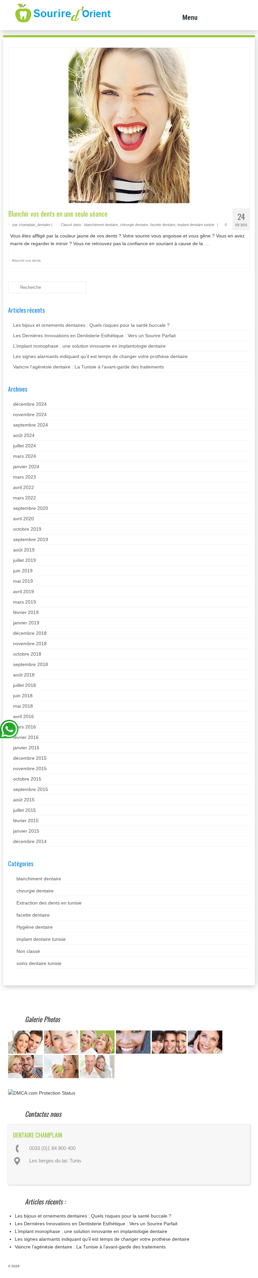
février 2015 (26, 820)
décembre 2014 (30, 841)
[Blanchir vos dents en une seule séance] (129, 125)
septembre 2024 (30, 425)
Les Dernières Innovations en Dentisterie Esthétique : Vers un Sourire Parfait (94, 335)
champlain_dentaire (34, 225)
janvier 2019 (26, 622)
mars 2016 (24, 727)
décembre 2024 (30, 404)
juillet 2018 (24, 685)
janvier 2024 (26, 466)
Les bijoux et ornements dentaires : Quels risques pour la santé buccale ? (91, 325)
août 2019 (24, 550)
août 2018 (24, 674)
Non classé (28, 951)
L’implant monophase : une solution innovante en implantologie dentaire (89, 346)
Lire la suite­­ (222, 243)
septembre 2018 (30, 664)
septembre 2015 (30, 789)
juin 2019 (23, 570)
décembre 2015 (30, 758)
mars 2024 (24, 456)
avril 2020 (23, 518)
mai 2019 (23, 581)
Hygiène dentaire (34, 927)
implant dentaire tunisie (195, 225)
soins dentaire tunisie (38, 963)
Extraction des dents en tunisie (49, 903)
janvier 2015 (26, 831)
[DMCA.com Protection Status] (41, 1092)
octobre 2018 (27, 654)
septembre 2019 (30, 539)
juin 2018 (23, 695)
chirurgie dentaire (134, 225)
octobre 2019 (27, 529)
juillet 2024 (24, 445)
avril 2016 (23, 716)
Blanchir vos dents (26, 260)
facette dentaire (162, 225)
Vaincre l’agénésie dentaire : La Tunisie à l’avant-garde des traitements (88, 366)
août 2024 (24, 435)
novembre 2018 (30, 643)
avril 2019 (23, 591)
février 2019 (26, 612)
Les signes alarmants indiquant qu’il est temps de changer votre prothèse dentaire (100, 356)
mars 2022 (24, 497)
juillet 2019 (24, 560)
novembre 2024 (30, 414)
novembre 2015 (30, 768)
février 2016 (26, 737)
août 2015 (24, 799)
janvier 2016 (26, 747)
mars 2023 (24, 477)
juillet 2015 (24, 810)
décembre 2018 (30, 633)
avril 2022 (23, 487)
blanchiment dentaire (101, 225)
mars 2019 (24, 602)
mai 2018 (23, 706)
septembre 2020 (30, 508)
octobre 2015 (27, 779)
